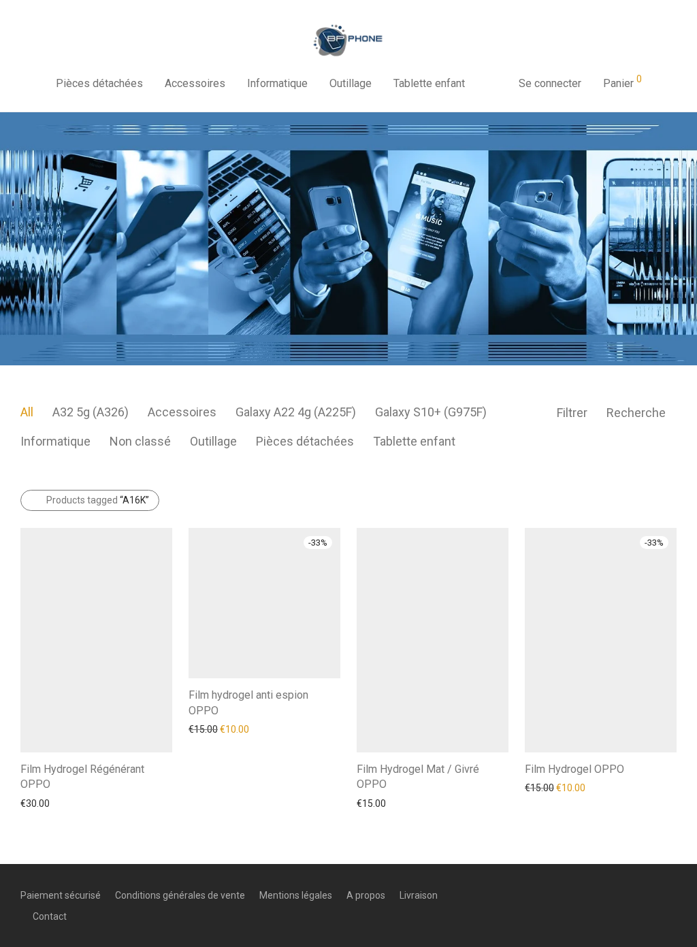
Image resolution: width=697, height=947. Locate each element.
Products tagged (97, 500)
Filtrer (572, 412)
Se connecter (550, 83)
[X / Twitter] (672, 894)
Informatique (277, 83)
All (26, 412)
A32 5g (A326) (90, 412)
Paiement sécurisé (60, 895)
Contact (50, 916)
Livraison (419, 895)
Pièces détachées (99, 83)
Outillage (350, 83)
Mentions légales (295, 895)
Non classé (140, 441)
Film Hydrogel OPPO (574, 769)
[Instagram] (649, 894)
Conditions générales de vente (180, 895)
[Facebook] (627, 894)
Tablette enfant (429, 83)
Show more (38, 802)
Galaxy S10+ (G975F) (431, 412)
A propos (365, 895)
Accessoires (195, 83)
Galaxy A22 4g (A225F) (296, 412)
